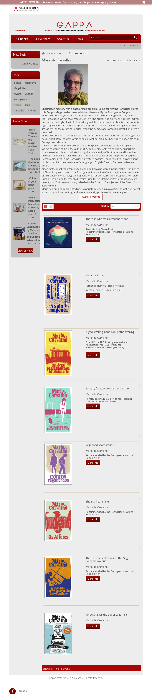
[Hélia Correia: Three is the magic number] (19, 141)
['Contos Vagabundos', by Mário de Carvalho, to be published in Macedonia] (19, 233)
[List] (51, 206)
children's (30, 82)
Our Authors (42, 39)
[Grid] (45, 206)
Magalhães (20, 88)
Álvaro (17, 93)
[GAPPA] (74, 25)
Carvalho (19, 110)
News (79, 39)
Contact (122, 45)
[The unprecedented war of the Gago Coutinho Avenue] (58, 577)
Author (29, 93)
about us (63, 39)
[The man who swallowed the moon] (58, 232)
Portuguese (20, 99)
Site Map (134, 45)
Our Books (21, 39)
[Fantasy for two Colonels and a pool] (58, 409)
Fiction (17, 105)
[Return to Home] (43, 53)
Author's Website (91, 196)
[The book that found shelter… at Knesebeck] (19, 165)
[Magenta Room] (58, 294)
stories (32, 110)
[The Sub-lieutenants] (58, 520)
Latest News (20, 121)
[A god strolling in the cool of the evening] (58, 353)
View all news (25, 250)
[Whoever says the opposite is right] (58, 633)
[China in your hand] (19, 184)
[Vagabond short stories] (58, 464)
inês (27, 105)
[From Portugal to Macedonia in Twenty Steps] (19, 207)
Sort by (105, 206)
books (17, 82)
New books (19, 54)
